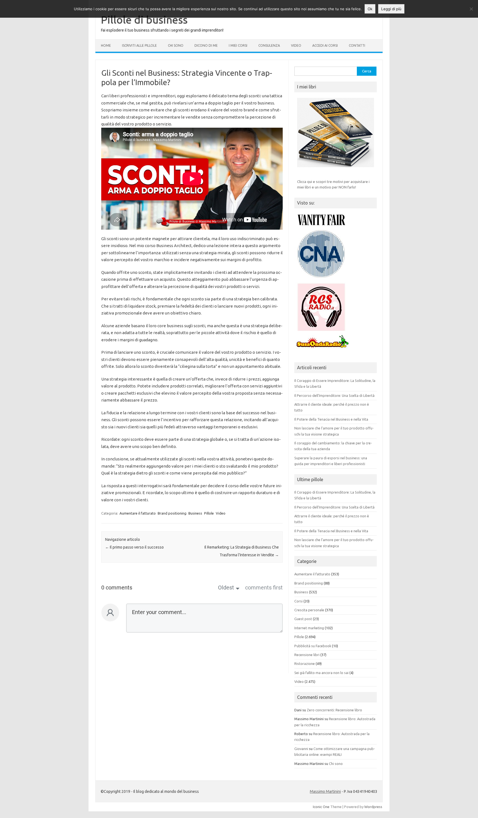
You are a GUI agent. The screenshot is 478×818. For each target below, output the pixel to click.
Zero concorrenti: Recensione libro (334, 710)
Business (195, 513)
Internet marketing (309, 628)
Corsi (298, 601)
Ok (370, 9)
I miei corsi (238, 45)
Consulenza (269, 45)
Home (106, 45)
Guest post (303, 619)
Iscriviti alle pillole (139, 45)
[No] (471, 9)
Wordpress (373, 807)
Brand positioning (172, 513)
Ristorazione (304, 663)
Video (296, 45)
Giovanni (301, 749)
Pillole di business (144, 19)
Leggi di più (391, 9)
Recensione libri (306, 655)
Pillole (209, 513)
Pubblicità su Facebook (312, 646)
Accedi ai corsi (325, 45)
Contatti (357, 45)
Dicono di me (206, 45)
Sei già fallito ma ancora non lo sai (321, 673)
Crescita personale (309, 610)
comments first (264, 587)
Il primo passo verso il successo (134, 547)
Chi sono (175, 45)
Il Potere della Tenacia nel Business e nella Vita (331, 419)
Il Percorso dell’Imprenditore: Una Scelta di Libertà (334, 395)
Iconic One (321, 807)
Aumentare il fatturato (137, 513)
